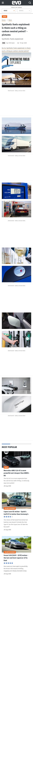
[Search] (29, 2)
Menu (3, 3)
